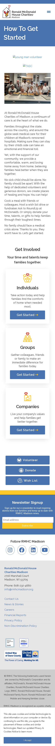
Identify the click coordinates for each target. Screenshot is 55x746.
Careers (9, 609)
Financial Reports (15, 615)
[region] (27, 726)
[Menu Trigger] (49, 12)
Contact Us (11, 598)
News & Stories (14, 604)
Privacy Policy (13, 620)
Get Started (26, 315)
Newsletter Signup (27, 502)
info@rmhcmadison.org (18, 589)
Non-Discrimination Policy (20, 625)
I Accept (27, 740)
